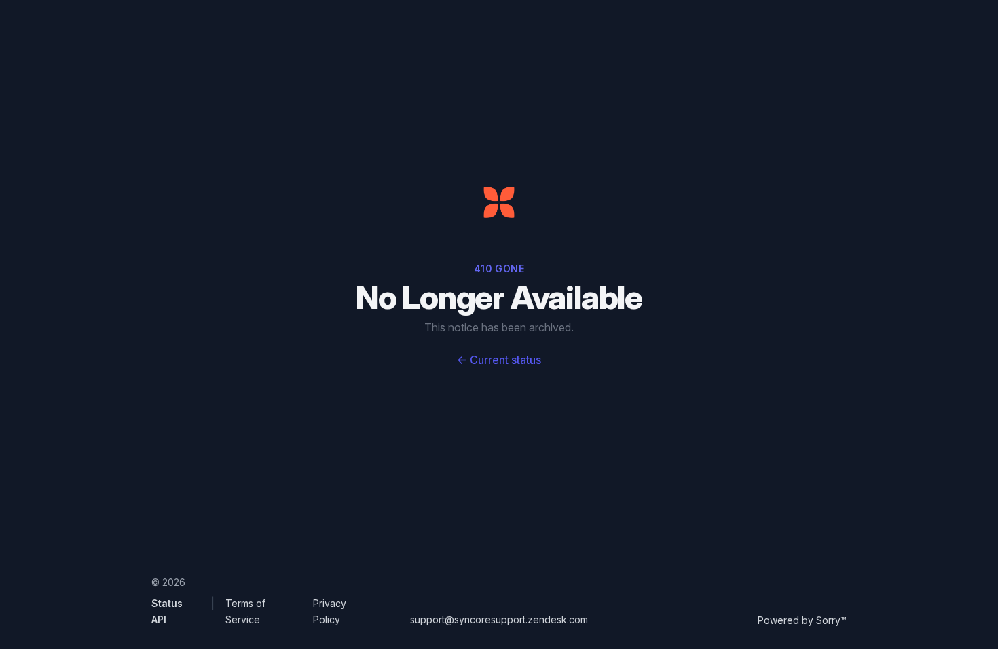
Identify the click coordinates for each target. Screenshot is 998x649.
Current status (499, 360)
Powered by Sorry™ (802, 620)
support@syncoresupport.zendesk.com (499, 619)
